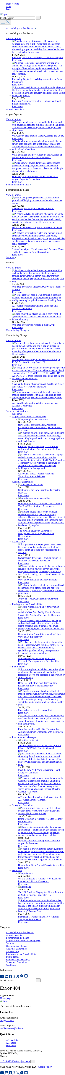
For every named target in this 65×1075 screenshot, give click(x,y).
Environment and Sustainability (27, 604)
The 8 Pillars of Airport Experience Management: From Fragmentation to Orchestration (36, 533)
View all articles (13, 38)
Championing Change (17, 330)
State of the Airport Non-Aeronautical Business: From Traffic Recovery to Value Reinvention (37, 250)
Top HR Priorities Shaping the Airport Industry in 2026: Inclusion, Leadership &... (40, 893)
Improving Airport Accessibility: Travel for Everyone (37, 57)
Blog (8, 9)
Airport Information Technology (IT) (29, 416)
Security (10, 257)
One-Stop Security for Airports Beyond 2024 (33, 324)
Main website (12, 3)
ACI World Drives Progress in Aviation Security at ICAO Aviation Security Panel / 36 (36, 360)
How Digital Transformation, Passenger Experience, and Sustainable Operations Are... (40, 426)
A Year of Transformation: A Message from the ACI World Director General (40, 798)
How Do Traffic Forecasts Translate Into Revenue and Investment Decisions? (37, 684)
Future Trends (18, 666)
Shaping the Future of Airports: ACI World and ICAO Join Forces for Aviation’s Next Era (38, 385)
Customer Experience (22, 481)
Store (8, 6)
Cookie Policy (45, 1066)
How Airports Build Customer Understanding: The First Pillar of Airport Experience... (40, 505)
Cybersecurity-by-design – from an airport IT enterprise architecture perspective (39, 559)
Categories (17, 414)
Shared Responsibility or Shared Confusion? (33, 208)
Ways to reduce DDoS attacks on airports (37, 579)
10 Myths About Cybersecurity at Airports (38, 598)
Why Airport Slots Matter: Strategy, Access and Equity (38, 135)
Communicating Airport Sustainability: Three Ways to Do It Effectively (39, 635)
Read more (17, 60)
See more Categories (16, 411)
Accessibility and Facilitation (20, 28)
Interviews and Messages (24, 737)
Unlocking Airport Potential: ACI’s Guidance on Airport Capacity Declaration (35, 177)
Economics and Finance (17, 184)
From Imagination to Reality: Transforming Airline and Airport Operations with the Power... (41, 447)
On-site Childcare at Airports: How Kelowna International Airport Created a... (39, 880)
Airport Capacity (14, 109)
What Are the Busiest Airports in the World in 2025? (37, 227)
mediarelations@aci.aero (11, 1028)
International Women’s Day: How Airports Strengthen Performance (38, 918)
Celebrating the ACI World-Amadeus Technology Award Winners (36, 475)
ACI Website (12, 1040)
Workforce (17, 870)
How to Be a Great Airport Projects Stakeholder (41, 865)
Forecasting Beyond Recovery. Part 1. (36, 710)
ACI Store (11, 1042)
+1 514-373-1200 (8, 1061)
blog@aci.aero (7, 1020)
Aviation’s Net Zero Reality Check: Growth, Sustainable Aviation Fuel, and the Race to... (39, 613)
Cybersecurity (18, 541)
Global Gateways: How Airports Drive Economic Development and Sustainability (38, 659)
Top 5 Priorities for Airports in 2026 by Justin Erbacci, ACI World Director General (39, 746)
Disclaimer (11, 1045)
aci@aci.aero (23, 1061)
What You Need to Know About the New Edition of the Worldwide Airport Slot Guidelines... (37, 156)
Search (3, 17)
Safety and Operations (22, 805)
